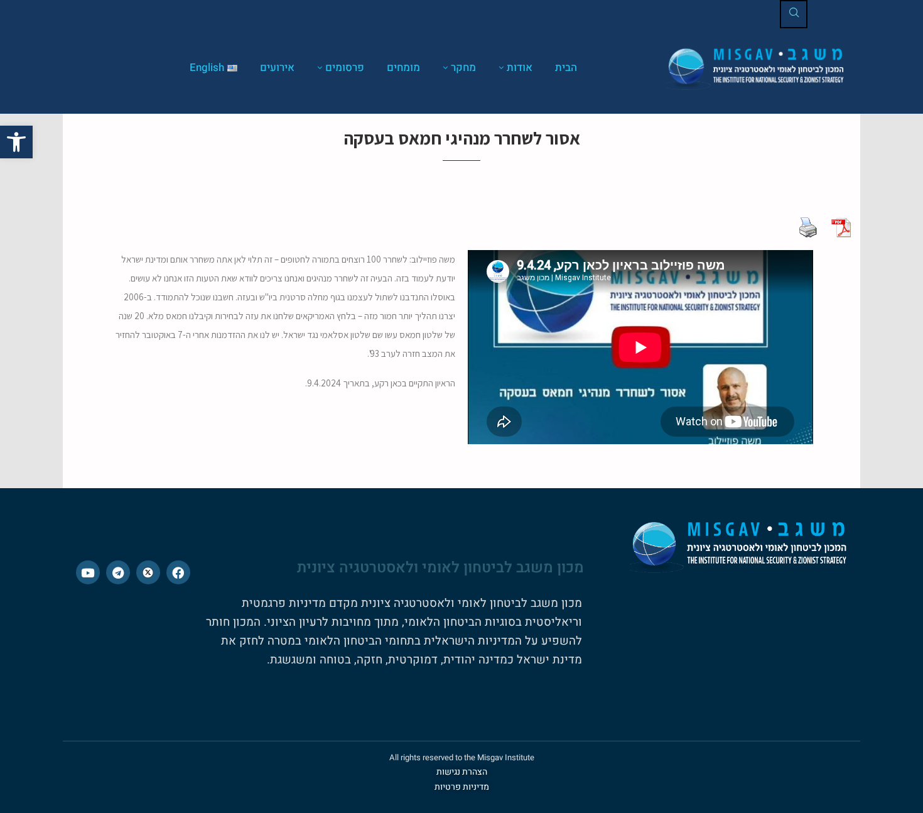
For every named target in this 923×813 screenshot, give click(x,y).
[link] (16, 142)
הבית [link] (566, 67)
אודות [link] (519, 67)
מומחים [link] (403, 67)
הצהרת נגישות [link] (461, 771)
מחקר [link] (463, 67)
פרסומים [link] (344, 67)
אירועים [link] (277, 67)
